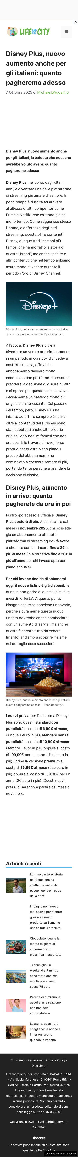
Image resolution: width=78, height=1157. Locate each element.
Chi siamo (18, 1060)
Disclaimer (39, 1066)
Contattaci (39, 1127)
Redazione (35, 1060)
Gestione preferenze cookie (61, 1153)
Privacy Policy (55, 1060)
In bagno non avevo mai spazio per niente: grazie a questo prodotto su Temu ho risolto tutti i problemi (46, 917)
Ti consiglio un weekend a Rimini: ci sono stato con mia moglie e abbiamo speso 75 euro (44, 976)
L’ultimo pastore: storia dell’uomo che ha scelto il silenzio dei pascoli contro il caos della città (46, 885)
